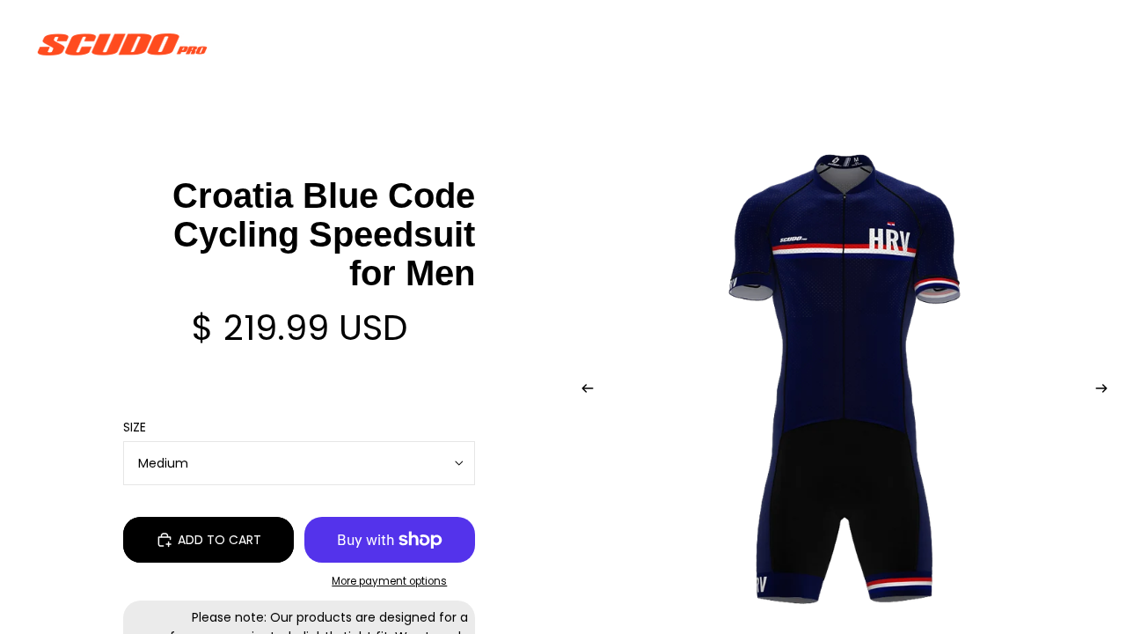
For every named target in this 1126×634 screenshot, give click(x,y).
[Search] (995, 44)
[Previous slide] (582, 391)
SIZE (134, 427)
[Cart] (1071, 44)
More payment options (389, 581)
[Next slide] (1106, 391)
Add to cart (219, 540)
